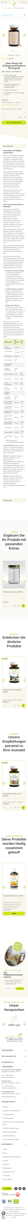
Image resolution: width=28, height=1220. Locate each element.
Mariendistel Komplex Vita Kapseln (12, 795)
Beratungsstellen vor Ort (9, 1172)
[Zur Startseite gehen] (14, 4)
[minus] (3, 117)
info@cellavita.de (10, 1077)
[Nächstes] (24, 35)
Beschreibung (8, 146)
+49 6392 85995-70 (9, 1086)
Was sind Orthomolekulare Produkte (12, 1156)
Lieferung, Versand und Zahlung (11, 1128)
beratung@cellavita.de (11, 1088)
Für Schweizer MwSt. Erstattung (11, 1139)
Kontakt (5, 1149)
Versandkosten (6, 1209)
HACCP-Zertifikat (7, 1179)
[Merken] (24, 15)
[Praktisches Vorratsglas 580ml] (14, 575)
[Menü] (2, 2)
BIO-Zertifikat (6, 1175)
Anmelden (20, 988)
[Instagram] (24, 1188)
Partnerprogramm (7, 1168)
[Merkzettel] (22, 2)
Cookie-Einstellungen (8, 1118)
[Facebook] (15, 1188)
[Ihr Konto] (25, 2)
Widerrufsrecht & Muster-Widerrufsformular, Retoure (14, 1123)
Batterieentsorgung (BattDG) (10, 1132)
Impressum (5, 1107)
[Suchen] (5, 2)
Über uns (5, 1153)
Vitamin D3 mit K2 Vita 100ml (13, 896)
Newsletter (5, 1160)
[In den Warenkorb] (23, 606)
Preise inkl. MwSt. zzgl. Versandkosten (10, 105)
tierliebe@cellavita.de (11, 1096)
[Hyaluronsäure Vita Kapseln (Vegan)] (14, 672)
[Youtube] (19, 1188)
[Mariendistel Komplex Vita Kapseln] (14, 776)
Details (14, 913)
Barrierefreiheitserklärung (9, 1135)
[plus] (24, 117)
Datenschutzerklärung (8, 1114)
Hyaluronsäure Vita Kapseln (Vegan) (12, 691)
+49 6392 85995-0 (8, 1075)
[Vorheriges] (3, 35)
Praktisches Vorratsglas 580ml (13, 592)
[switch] (3, 1218)
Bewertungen (7, 500)
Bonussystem (6, 1164)
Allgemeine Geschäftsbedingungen (11, 1110)
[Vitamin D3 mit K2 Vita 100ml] (14, 878)
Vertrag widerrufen (8, 1066)
